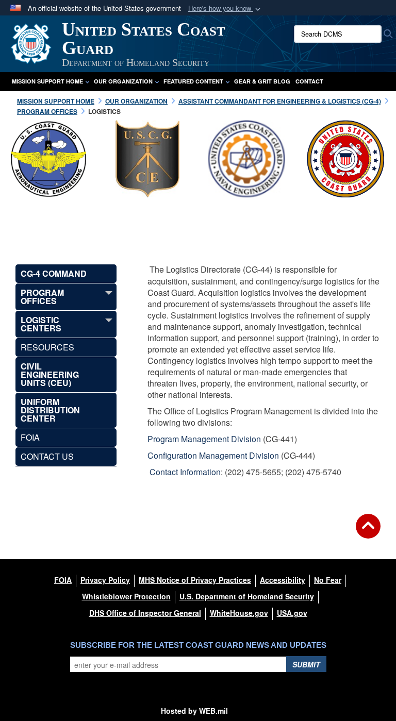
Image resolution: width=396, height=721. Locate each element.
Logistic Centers (41, 324)
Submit (306, 664)
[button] (225, 8)
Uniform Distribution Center (50, 410)
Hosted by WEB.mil (194, 711)
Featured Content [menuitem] (193, 81)
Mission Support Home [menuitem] (47, 81)
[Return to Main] (368, 532)
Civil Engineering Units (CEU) (50, 374)
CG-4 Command (54, 273)
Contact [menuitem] (309, 81)
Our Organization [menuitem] (123, 81)
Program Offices (42, 297)
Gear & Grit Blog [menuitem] (262, 81)
